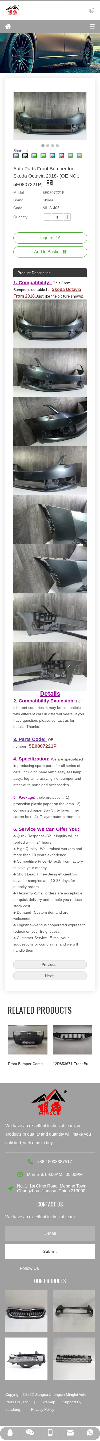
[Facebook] (48, 1268)
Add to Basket (47, 251)
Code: (18, 208)
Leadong (12, 1409)
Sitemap (48, 1402)
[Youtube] (76, 1268)
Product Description (34, 273)
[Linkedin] (57, 1268)
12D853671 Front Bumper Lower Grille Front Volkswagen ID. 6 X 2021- (27, 1064)
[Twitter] (67, 1268)
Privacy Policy (42, 1409)
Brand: (19, 200)
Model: (19, 192)
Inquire (46, 238)
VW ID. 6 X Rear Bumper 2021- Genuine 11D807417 (72, 1064)
